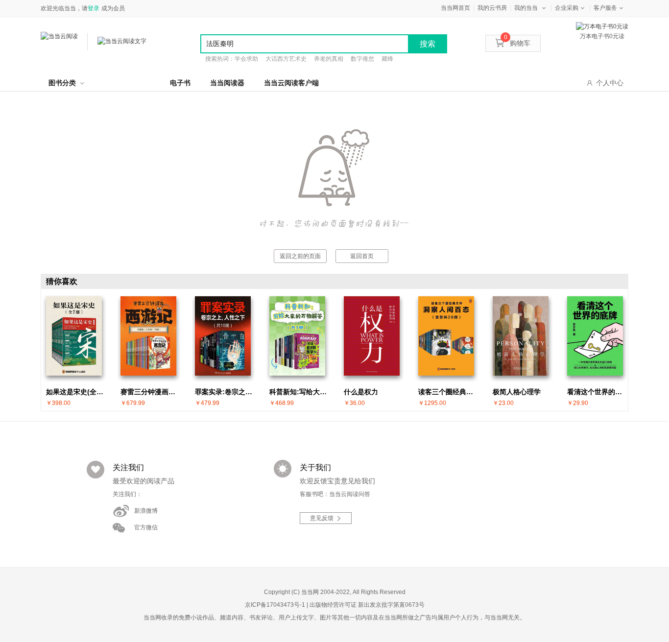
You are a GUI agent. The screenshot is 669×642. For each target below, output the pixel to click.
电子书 (180, 83)
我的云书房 (492, 7)
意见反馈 (322, 518)
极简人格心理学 (517, 392)
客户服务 (605, 7)
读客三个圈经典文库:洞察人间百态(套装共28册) (448, 392)
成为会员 (113, 8)
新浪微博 (146, 510)
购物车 (517, 43)
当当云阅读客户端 (291, 83)
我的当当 (526, 7)
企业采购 (566, 7)
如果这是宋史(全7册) (76, 392)
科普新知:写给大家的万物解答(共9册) (299, 392)
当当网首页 (455, 7)
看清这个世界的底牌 (597, 392)
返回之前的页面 (300, 256)
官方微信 (146, 527)
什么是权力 (361, 392)
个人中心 (609, 83)
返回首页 (362, 256)
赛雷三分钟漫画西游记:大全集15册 (150, 392)
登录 (93, 8)
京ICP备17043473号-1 (275, 604)
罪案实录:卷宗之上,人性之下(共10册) (225, 392)
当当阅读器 (227, 83)
